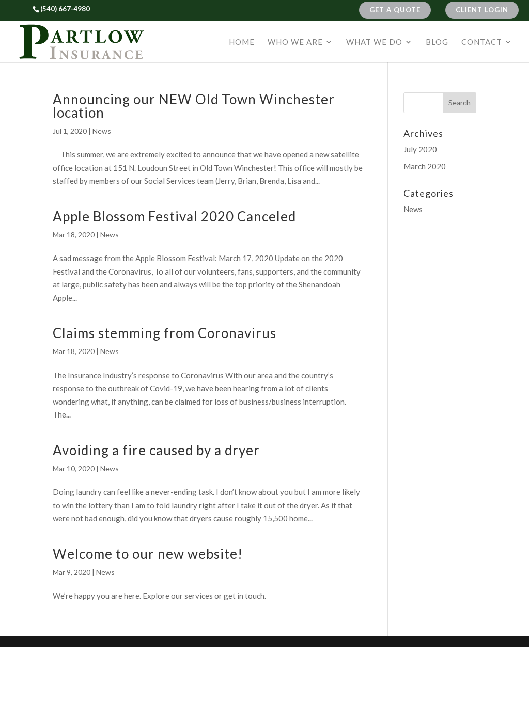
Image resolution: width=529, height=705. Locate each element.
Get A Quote (395, 10)
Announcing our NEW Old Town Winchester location (194, 106)
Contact (481, 42)
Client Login (482, 10)
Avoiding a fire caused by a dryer (156, 450)
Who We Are (295, 42)
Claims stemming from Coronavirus (164, 333)
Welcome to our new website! (148, 554)
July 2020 (420, 149)
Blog (437, 42)
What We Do (374, 42)
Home (242, 42)
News (101, 130)
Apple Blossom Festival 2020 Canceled (174, 216)
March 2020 (424, 166)
